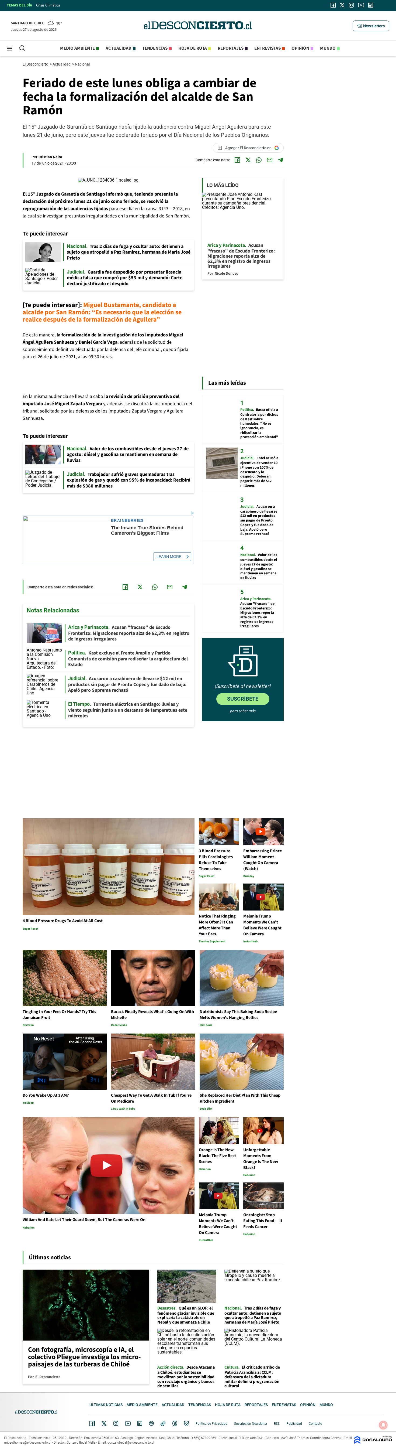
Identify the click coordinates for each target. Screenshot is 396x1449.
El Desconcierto (36, 64)
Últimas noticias (106, 1405)
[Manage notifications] (383, 1425)
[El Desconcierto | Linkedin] (370, 5)
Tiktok (163, 1423)
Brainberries (127, 521)
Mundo (328, 48)
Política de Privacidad (211, 1424)
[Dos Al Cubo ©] (373, 1442)
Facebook (92, 1423)
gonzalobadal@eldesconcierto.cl (130, 1442)
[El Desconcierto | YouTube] (361, 5)
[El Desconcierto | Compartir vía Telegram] (280, 160)
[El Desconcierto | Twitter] (342, 5)
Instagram (115, 1423)
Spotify (151, 1423)
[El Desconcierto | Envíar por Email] (269, 160)
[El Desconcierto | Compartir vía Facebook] (237, 160)
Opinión (300, 48)
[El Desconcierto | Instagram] (351, 5)
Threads (174, 1423)
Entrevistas (267, 48)
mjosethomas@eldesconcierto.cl (27, 1442)
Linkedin (139, 1423)
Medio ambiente (77, 48)
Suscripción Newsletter (250, 1424)
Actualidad (118, 48)
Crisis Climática (48, 5)
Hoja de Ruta (192, 48)
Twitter (104, 1423)
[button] (371, 26)
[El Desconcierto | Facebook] (333, 5)
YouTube (127, 1423)
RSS (277, 1424)
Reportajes (231, 48)
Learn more (169, 556)
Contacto (315, 1424)
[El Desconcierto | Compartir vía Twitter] (248, 160)
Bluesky (186, 1423)
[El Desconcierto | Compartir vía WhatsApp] (259, 160)
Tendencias (155, 48)
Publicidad (294, 1424)
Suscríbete (242, 698)
